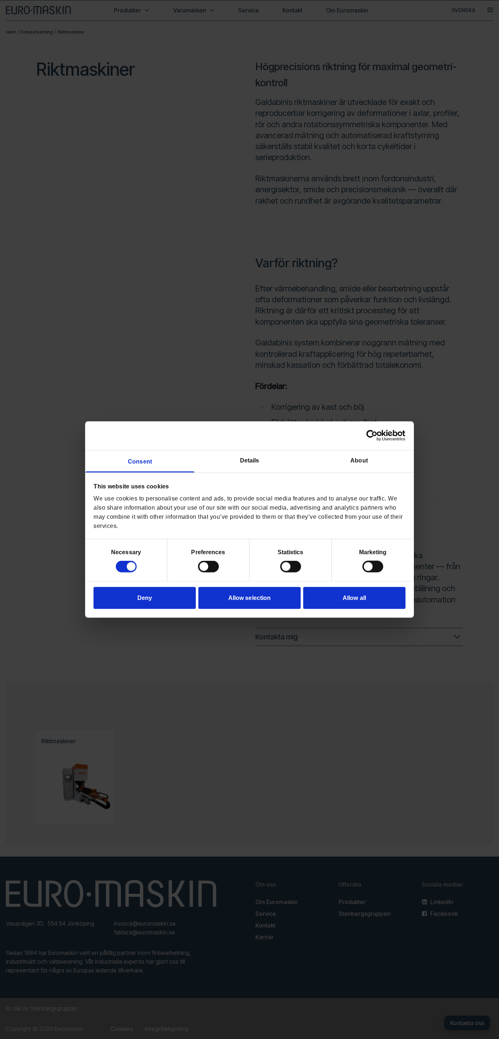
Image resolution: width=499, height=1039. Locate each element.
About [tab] (359, 460)
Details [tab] (249, 460)
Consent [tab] (140, 461)
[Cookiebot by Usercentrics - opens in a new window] (373, 435)
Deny (144, 597)
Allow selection (249, 597)
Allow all (354, 597)
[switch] (208, 567)
